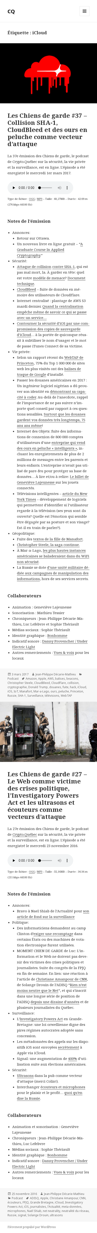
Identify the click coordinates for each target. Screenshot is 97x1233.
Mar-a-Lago (41, 691)
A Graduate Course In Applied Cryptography (50, 249)
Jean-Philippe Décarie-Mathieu (56, 674)
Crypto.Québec (24, 834)
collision (73, 683)
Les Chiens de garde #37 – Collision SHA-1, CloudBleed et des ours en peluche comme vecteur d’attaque (47, 129)
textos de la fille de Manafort (58, 539)
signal (22, 1215)
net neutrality (51, 1211)
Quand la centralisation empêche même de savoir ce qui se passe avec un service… (52, 312)
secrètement (68, 1047)
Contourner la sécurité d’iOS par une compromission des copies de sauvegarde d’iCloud (53, 329)
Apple (42, 679)
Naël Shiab (34, 1211)
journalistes (38, 1207)
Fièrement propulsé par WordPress (32, 1227)
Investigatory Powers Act (41, 1018)
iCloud (81, 687)
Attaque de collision (34, 266)
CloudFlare (58, 683)
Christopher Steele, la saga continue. (48, 544)
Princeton (76, 691)
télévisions (52, 696)
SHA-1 (22, 696)
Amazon (31, 679)
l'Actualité (54, 1207)
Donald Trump (38, 687)
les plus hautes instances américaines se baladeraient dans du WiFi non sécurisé (53, 556)
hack (73, 687)
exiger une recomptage (53, 933)
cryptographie (17, 687)
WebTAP (66, 696)
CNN (82, 1198)
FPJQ (26, 1202)
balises (60, 679)
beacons (72, 679)
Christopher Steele (20, 683)
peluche (63, 691)
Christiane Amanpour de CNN (61, 979)
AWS (51, 679)
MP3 (39, 199)
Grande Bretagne (41, 1202)
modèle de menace (49, 277)
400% (72, 1058)
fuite (66, 687)
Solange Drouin (38, 1215)
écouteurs (14, 1202)
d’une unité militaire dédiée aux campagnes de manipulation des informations (53, 573)
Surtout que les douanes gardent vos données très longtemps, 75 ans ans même (51, 420)
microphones (17, 1211)
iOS (10, 691)
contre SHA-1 (63, 266)
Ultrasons (25, 1075)
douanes (55, 687)
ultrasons (56, 1215)
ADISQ (34, 1198)
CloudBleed (26, 289)
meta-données (71, 1207)
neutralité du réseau (75, 1211)
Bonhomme (57, 635)
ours (54, 691)
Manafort (26, 691)
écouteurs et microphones (62, 1086)
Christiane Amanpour (64, 1198)
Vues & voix (64, 652)
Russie (12, 696)
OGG (32, 199)
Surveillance (35, 696)
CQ (11, 11)
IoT (16, 691)
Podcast (13, 679)
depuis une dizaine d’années (55, 1001)
